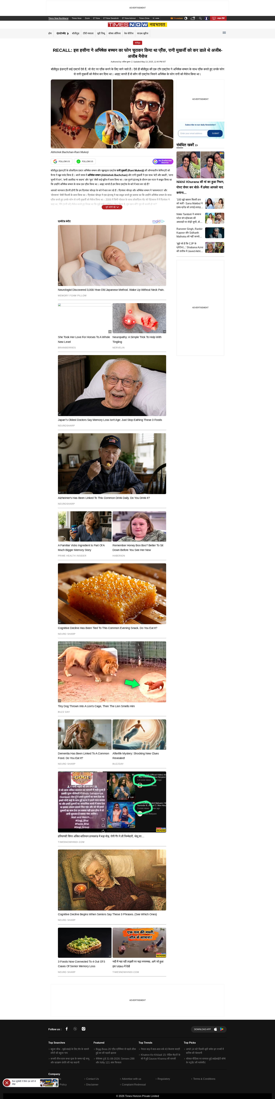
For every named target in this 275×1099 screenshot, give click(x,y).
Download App (202, 1029)
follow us (64, 161)
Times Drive (144, 18)
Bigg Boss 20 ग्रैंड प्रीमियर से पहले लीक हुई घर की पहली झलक (116, 1051)
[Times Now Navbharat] (137, 24)
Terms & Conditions (204, 1079)
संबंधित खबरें (185, 145)
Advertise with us (131, 1079)
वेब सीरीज (128, 33)
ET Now (96, 18)
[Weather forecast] (193, 18)
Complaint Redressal (134, 1084)
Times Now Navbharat (58, 18)
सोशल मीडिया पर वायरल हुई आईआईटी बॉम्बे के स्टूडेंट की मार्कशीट (206, 1060)
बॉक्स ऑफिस (115, 33)
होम (50, 33)
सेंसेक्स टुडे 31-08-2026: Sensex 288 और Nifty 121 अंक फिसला (115, 1060)
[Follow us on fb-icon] (66, 1029)
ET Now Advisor (129, 18)
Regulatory (164, 1079)
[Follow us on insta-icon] (83, 1029)
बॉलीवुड (75, 33)
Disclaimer (92, 1084)
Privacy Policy (59, 1084)
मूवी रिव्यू (101, 33)
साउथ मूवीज (142, 33)
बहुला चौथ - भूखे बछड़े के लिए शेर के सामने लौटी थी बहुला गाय (70, 1051)
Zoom (87, 18)
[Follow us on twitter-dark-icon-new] (75, 1029)
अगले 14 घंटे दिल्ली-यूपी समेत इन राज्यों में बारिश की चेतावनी (205, 1051)
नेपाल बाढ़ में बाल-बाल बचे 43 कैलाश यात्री (160, 1049)
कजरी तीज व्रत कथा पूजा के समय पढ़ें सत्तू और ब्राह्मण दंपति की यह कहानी (70, 1060)
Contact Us (92, 1079)
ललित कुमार (126, 62)
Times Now (76, 18)
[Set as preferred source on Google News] (163, 161)
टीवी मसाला (88, 33)
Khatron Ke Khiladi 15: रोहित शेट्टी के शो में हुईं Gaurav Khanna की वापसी (160, 1056)
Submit (215, 133)
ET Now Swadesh (111, 18)
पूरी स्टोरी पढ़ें (110, 207)
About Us (56, 1079)
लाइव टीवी (221, 18)
